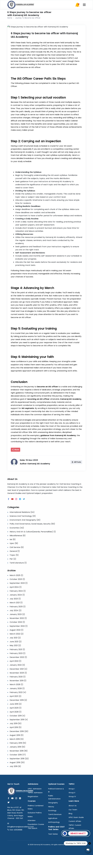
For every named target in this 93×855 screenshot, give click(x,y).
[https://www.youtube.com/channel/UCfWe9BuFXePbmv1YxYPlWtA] (12, 499)
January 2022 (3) (17, 665)
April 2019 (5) (15, 727)
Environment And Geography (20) (25, 520)
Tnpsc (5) (14, 555)
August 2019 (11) (16, 735)
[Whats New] (77, 4)
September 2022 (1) (19, 626)
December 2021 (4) (18, 669)
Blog (70, 813)
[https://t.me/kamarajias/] (20, 499)
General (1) (15, 551)
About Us (72, 805)
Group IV (72, 796)
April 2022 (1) (15, 661)
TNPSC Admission (35, 792)
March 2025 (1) (16, 575)
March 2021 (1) (16, 602)
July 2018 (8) (15, 766)
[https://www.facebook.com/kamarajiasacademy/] (8, 499)
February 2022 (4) (18, 692)
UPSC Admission (35, 788)
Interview (31, 820)
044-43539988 (15, 830)
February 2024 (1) (18, 591)
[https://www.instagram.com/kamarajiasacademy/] (16, 499)
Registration (33, 796)
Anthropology (54, 822)
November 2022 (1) (18, 618)
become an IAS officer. (30, 67)
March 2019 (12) (17, 739)
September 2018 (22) (19, 758)
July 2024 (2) (15, 610)
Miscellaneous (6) (18, 535)
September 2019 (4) (19, 719)
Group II (72, 792)
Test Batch (32, 828)
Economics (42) (17, 527)
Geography (53, 802)
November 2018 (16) (19, 751)
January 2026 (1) (17, 688)
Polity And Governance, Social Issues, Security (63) (32, 523)
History (51, 806)
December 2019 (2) (18, 700)
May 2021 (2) (15, 645)
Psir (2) (13, 559)
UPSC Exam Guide (76, 817)
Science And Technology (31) (23, 516)
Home (9, 18)
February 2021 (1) (17, 649)
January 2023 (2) (17, 614)
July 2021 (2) (15, 637)
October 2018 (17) (18, 754)
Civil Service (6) (17, 547)
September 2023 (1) (19, 583)
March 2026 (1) (16, 684)
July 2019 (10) (15, 723)
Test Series (53, 834)
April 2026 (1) (15, 712)
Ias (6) (13, 539)
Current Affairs (75, 821)
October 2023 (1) (17, 579)
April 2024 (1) (16, 587)
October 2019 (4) (17, 715)
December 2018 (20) (19, 731)
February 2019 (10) (18, 743)
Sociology (52, 810)
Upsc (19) (14, 543)
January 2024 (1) (17, 595)
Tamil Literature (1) (18, 562)
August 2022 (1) (16, 630)
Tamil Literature (54, 814)
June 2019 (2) (16, 704)
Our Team (73, 809)
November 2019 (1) (18, 680)
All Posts (77, 462)
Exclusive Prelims (35, 812)
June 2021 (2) (16, 641)
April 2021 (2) (15, 696)
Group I (72, 788)
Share (16, 449)
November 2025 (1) (18, 673)
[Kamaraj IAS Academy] (21, 5)
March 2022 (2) (16, 634)
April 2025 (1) (15, 708)
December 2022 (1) (18, 657)
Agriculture (52, 818)
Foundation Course (36, 824)
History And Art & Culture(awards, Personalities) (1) (33, 531)
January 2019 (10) (17, 747)
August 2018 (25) (17, 762)
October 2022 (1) (17, 622)
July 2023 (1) (15, 598)
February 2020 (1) (18, 676)
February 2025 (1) (18, 606)
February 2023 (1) (17, 653)
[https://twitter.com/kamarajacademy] (24, 499)
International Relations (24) (22, 512)
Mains (30, 816)
